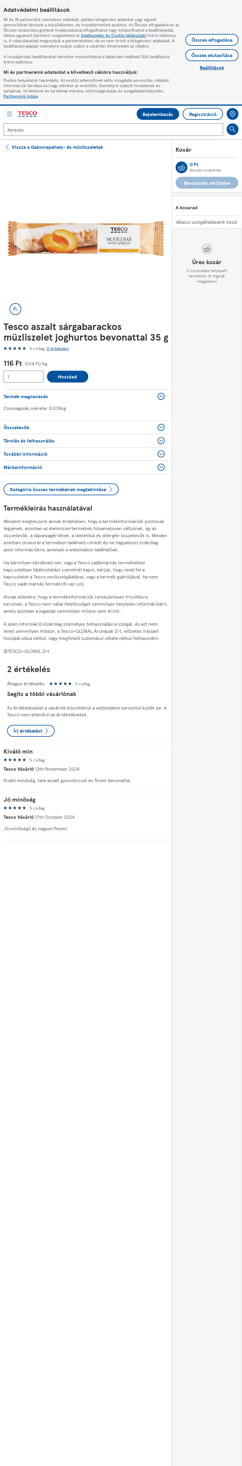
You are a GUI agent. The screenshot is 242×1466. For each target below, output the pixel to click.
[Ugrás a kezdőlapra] (28, 114)
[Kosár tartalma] (181, 167)
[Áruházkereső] (232, 114)
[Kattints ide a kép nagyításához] (15, 309)
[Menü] (9, 114)
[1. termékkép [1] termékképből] (86, 238)
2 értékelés (57, 348)
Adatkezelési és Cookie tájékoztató (113, 35)
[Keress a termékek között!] (232, 129)
